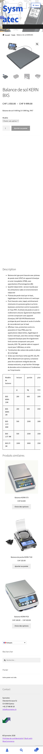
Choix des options (21, 506)
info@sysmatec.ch (9, 709)
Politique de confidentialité (13, 738)
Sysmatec (13, 14)
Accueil (7, 35)
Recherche (21, 750)
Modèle (5, 118)
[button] (37, 44)
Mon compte (7, 750)
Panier (33, 748)
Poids (13, 35)
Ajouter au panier (20, 128)
